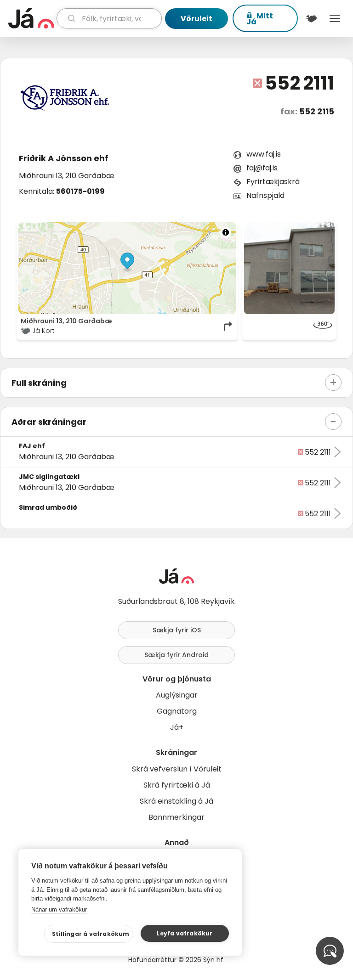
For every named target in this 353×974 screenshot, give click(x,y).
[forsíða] (31, 18)
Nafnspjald (265, 195)
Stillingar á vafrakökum (91, 934)
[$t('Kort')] (311, 18)
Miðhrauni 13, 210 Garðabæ (66, 175)
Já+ (176, 727)
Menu (335, 18)
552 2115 (316, 111)
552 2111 (299, 83)
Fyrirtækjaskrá (273, 181)
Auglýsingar (177, 695)
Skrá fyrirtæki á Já (176, 785)
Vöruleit (196, 18)
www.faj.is (263, 154)
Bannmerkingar (176, 817)
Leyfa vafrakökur (184, 933)
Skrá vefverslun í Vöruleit (177, 769)
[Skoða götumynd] (289, 326)
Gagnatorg (177, 711)
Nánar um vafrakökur (59, 909)
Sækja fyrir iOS (177, 630)
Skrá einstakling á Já (176, 801)
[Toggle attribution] (225, 232)
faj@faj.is (262, 168)
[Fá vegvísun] (228, 326)
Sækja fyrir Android (176, 654)
